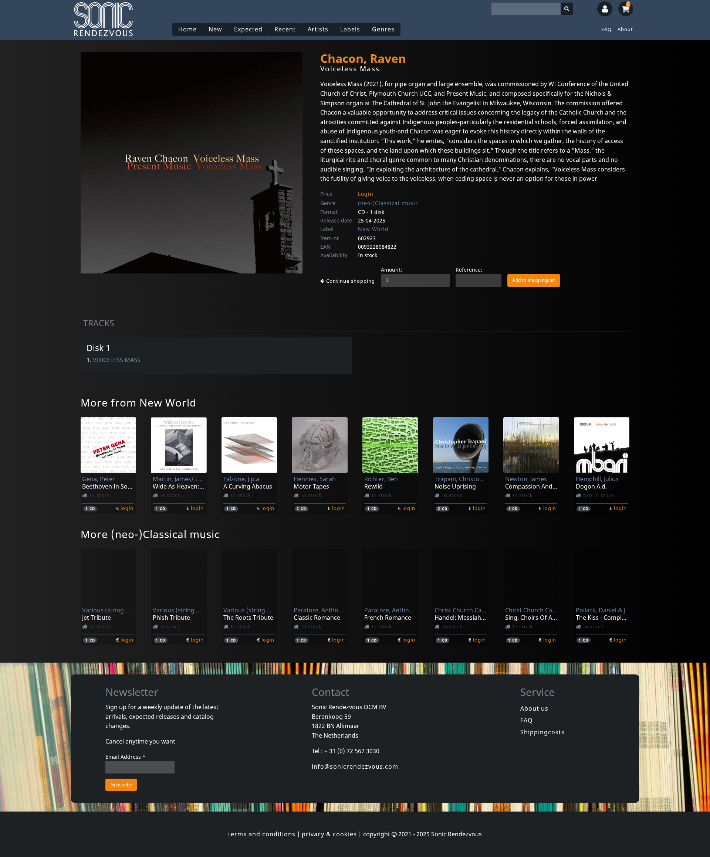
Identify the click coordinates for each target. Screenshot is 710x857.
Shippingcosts (542, 732)
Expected (248, 29)
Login (365, 193)
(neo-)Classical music (388, 203)
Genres (383, 29)
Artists (318, 29)
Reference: (469, 269)
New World (373, 228)
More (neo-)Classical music (150, 534)
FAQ (606, 29)
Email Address (125, 756)
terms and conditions (261, 834)
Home (187, 29)
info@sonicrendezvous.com (355, 766)
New (215, 29)
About (625, 29)
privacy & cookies (329, 834)
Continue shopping (350, 281)
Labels (350, 29)
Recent (285, 29)
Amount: (391, 269)
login (127, 508)
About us (534, 708)
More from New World (138, 402)
